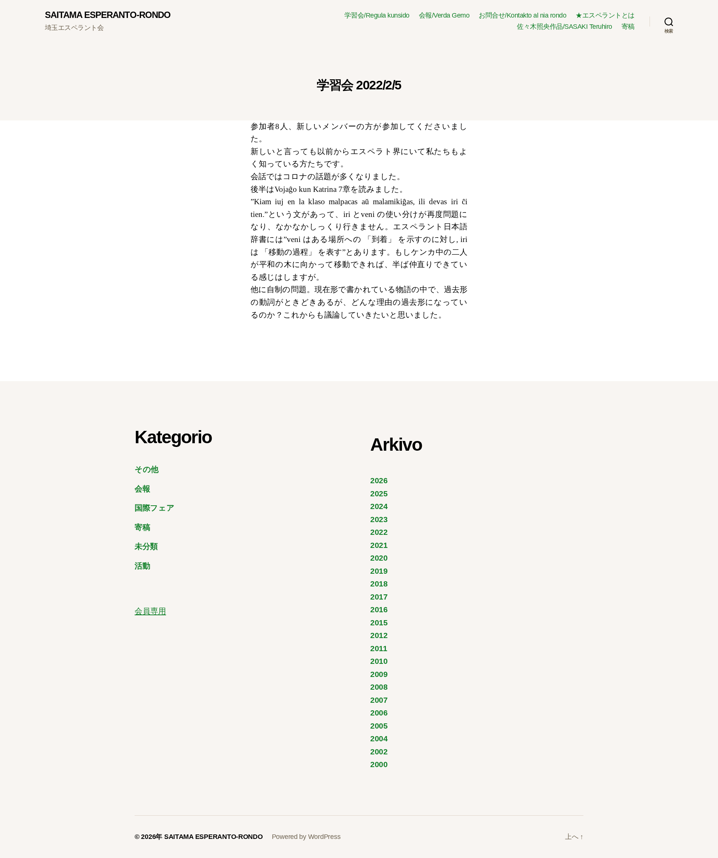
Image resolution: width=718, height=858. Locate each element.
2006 (379, 712)
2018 (379, 583)
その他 (147, 469)
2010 (379, 661)
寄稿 (628, 26)
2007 (379, 700)
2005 (379, 725)
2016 (379, 609)
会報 (142, 488)
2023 (379, 519)
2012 (379, 635)
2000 (379, 764)
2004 (379, 738)
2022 (379, 532)
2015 (379, 622)
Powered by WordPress (306, 836)
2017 (379, 596)
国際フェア (155, 507)
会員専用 (150, 611)
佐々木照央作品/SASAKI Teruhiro (564, 26)
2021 (379, 545)
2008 (379, 687)
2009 (379, 674)
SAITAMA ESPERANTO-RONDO (108, 14)
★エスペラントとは (605, 15)
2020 (379, 558)
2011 (378, 648)
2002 (379, 751)
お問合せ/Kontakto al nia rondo (522, 15)
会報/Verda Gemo (444, 15)
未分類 (146, 546)
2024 (379, 506)
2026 (379, 480)
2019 (379, 571)
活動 (142, 565)
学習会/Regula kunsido (376, 15)
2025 (379, 493)
